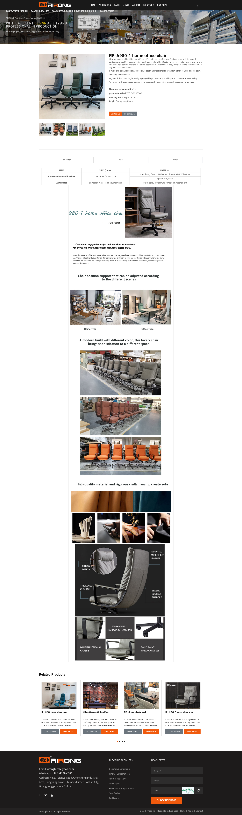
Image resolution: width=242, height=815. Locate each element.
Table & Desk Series (118, 778)
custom (162, 5)
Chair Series (114, 783)
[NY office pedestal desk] (141, 695)
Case (117, 5)
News (126, 5)
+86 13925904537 (62, 773)
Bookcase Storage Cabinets (122, 788)
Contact (148, 5)
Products (104, 5)
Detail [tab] (120, 159)
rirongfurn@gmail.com (60, 769)
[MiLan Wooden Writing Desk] (100, 695)
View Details (68, 731)
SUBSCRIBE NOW (166, 800)
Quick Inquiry (129, 114)
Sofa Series (114, 793)
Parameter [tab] (66, 159)
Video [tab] (175, 159)
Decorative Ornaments (119, 768)
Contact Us (115, 114)
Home (92, 5)
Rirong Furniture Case (119, 773)
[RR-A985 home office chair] (59, 695)
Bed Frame (114, 798)
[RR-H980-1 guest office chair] (183, 695)
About (136, 5)
